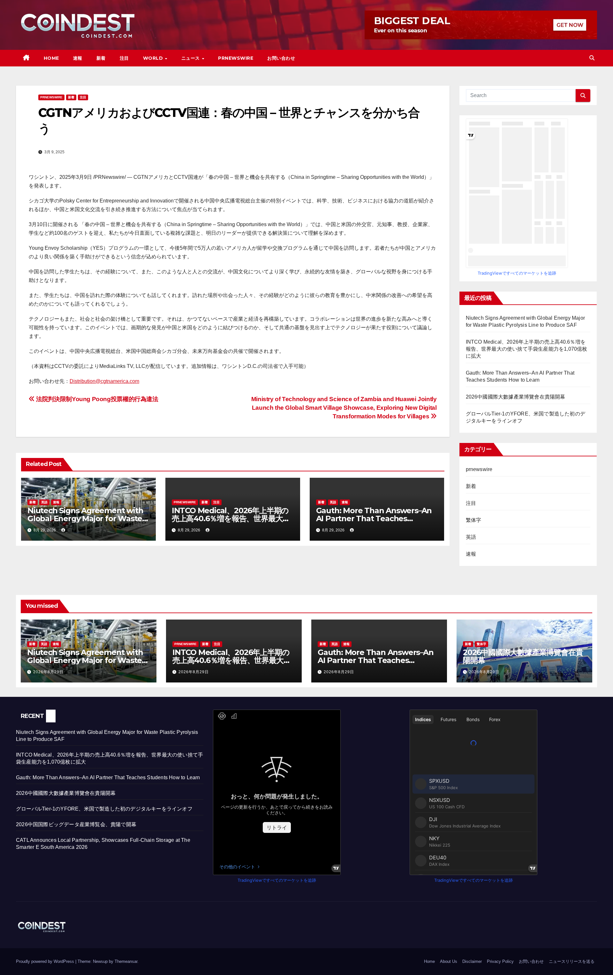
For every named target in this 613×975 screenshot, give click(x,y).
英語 (44, 502)
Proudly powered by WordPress (45, 961)
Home (51, 58)
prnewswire (51, 97)
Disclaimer (472, 961)
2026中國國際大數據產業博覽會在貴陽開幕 (515, 397)
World (153, 58)
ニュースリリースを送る (571, 961)
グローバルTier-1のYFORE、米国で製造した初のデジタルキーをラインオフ (104, 808)
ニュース (191, 58)
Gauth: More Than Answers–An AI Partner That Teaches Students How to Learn (374, 518)
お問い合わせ (281, 58)
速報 (77, 58)
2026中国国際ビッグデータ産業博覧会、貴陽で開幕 (76, 824)
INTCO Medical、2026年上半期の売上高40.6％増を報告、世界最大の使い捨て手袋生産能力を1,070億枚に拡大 (526, 349)
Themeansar (126, 961)
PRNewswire (235, 58)
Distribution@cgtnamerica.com (104, 381)
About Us (448, 961)
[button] (591, 58)
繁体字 (473, 520)
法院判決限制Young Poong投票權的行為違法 (96, 399)
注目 (124, 58)
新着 (101, 58)
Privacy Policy (500, 961)
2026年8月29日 (48, 672)
